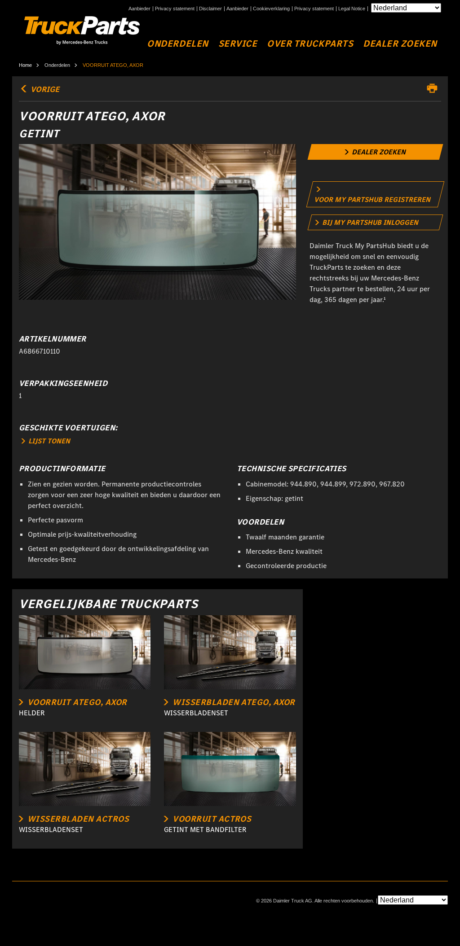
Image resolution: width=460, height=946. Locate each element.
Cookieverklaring (271, 8)
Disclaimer (210, 8)
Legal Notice (351, 8)
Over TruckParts (310, 43)
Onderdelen (177, 43)
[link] (375, 152)
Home (25, 65)
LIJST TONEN (48, 441)
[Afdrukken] (434, 88)
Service (237, 43)
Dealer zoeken (400, 43)
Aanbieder (139, 8)
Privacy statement (175, 8)
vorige (44, 89)
